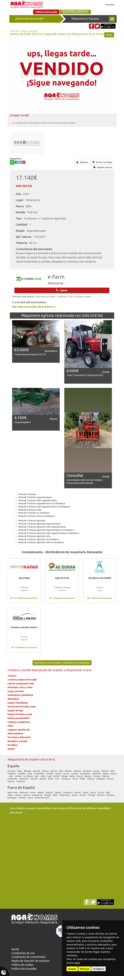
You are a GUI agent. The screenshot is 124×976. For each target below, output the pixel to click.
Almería (45, 771)
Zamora (11, 781)
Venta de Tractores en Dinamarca (34, 513)
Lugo (49, 776)
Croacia (101, 792)
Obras (10, 726)
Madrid (56, 776)
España (13, 766)
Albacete (28, 771)
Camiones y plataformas (19, 722)
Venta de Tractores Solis (29, 510)
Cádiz (112, 771)
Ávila (61, 771)
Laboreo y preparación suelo (21, 683)
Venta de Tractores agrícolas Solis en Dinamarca (41, 542)
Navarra (88, 776)
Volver (109, 35)
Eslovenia (110, 795)
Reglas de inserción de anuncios (30, 960)
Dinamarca (68, 792)
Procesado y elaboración (19, 737)
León (36, 776)
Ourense (97, 776)
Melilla (72, 776)
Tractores (14, 31)
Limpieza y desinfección (19, 730)
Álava (19, 771)
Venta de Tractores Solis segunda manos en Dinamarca (44, 506)
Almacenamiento (15, 733)
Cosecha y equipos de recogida (22, 679)
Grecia (93, 792)
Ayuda (15, 949)
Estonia (77, 792)
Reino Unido (13, 792)
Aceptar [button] (72, 969)
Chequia (58, 792)
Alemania (24, 792)
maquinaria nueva (78, 670)
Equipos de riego (15, 710)
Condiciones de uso (23, 952)
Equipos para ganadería (18, 718)
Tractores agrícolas (29, 31)
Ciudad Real (39, 774)
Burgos (97, 771)
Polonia (83, 795)
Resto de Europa (42, 798)
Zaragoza (20, 781)
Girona (66, 774)
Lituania (26, 795)
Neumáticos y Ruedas (18, 741)
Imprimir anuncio (104, 167)
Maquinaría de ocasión (24, 759)
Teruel (75, 779)
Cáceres (105, 771)
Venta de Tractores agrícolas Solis (34, 536)
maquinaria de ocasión (47, 670)
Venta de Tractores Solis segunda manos (37, 500)
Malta (55, 795)
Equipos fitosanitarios (18, 703)
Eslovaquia (12, 798)
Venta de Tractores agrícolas (31, 520)
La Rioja (18, 776)
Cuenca (58, 774)
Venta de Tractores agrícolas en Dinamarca (38, 539)
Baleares (78, 771)
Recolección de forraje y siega (22, 706)
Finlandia (22, 798)
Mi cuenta (110, 4)
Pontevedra (13, 779)
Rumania (101, 795)
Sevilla (51, 779)
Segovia (43, 779)
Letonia (18, 795)
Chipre (10, 795)
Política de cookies (22, 964)
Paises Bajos (65, 795)
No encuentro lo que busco (75, 12)
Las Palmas (28, 776)
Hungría (47, 795)
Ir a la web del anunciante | (29, 302)
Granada (74, 774)
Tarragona (66, 779)
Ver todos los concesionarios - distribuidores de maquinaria (62, 663)
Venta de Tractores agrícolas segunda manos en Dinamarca (46, 530)
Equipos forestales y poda (20, 714)
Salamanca (24, 779)
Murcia (80, 776)
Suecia (31, 798)
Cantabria (12, 774)
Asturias (54, 771)
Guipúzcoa (96, 774)
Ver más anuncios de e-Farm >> (34, 306)
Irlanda (86, 792)
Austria (75, 795)
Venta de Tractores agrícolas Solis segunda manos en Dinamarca (48, 533)
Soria (57, 779)
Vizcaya (110, 779)
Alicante (37, 771)
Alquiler (11, 749)
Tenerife (34, 779)
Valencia (91, 779)
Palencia (106, 776)
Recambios (13, 745)
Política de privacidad (24, 968)
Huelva (106, 774)
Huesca (113, 774)
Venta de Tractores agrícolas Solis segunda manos (42, 527)
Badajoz (68, 771)
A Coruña (12, 771)
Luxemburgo (37, 795)
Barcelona (87, 771)
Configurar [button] (98, 969)
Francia (33, 792)
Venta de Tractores (27, 494)
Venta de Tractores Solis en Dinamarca (36, 516)
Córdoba (50, 774)
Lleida (43, 776)
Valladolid (100, 779)
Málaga (64, 776)
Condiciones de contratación (28, 956)
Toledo (82, 779)
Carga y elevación (16, 691)
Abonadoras (13, 699)
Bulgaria (49, 792)
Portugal (92, 795)
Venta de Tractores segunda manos (35, 497)
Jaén (11, 776)
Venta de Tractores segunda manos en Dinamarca (41, 503)
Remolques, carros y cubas (20, 687)
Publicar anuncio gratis (46, 12)
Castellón (22, 774)
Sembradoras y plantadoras (20, 695)
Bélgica (41, 792)
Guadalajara (85, 774)
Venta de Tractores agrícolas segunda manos (39, 524)
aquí (77, 962)
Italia (108, 792)
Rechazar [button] (84, 969)
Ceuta (30, 774)
